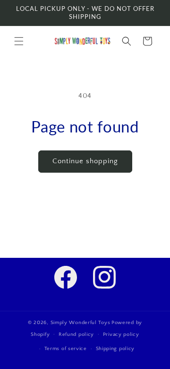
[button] (18, 41)
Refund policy (76, 334)
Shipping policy (115, 348)
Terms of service (65, 348)
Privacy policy (121, 334)
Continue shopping (85, 161)
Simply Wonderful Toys (80, 322)
